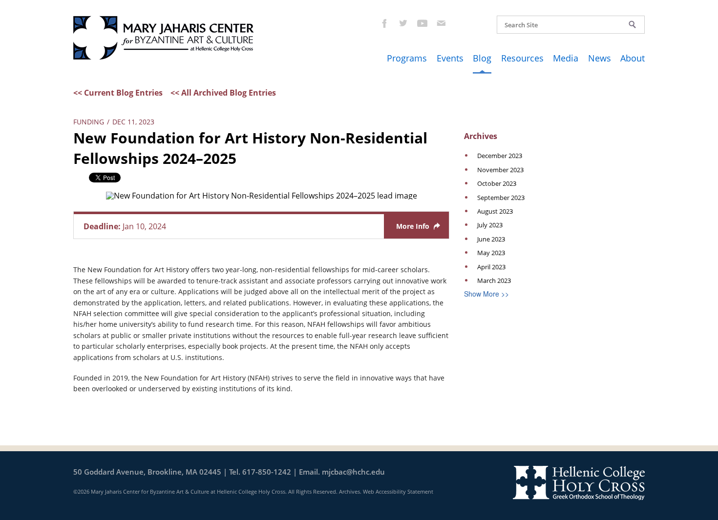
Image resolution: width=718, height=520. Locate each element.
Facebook (383, 23)
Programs (407, 58)
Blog (482, 58)
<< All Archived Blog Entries (223, 92)
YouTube (421, 23)
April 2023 (491, 266)
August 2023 (495, 211)
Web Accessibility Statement (398, 491)
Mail (440, 23)
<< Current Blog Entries (118, 92)
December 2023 (499, 155)
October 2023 (496, 183)
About (632, 58)
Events (450, 58)
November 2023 (500, 169)
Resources (522, 58)
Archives (349, 491)
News (599, 58)
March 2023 (494, 280)
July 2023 (490, 224)
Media (565, 58)
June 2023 (491, 239)
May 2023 (491, 252)
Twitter (402, 23)
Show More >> (486, 294)
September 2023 (501, 197)
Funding (88, 121)
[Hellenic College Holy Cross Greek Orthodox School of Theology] (579, 482)
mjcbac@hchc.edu (353, 472)
